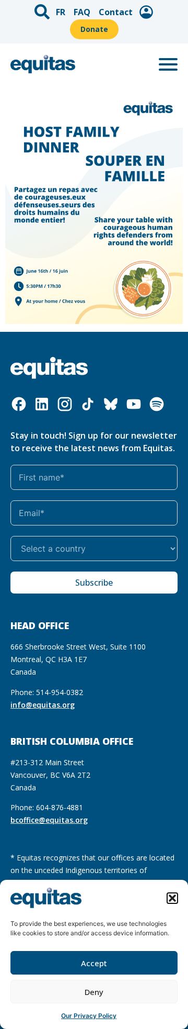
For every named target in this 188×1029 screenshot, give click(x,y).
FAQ (82, 12)
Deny (94, 992)
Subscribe (94, 582)
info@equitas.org (42, 705)
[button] (172, 898)
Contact (116, 12)
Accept (94, 963)
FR (60, 12)
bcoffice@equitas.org (49, 820)
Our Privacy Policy (88, 1016)
